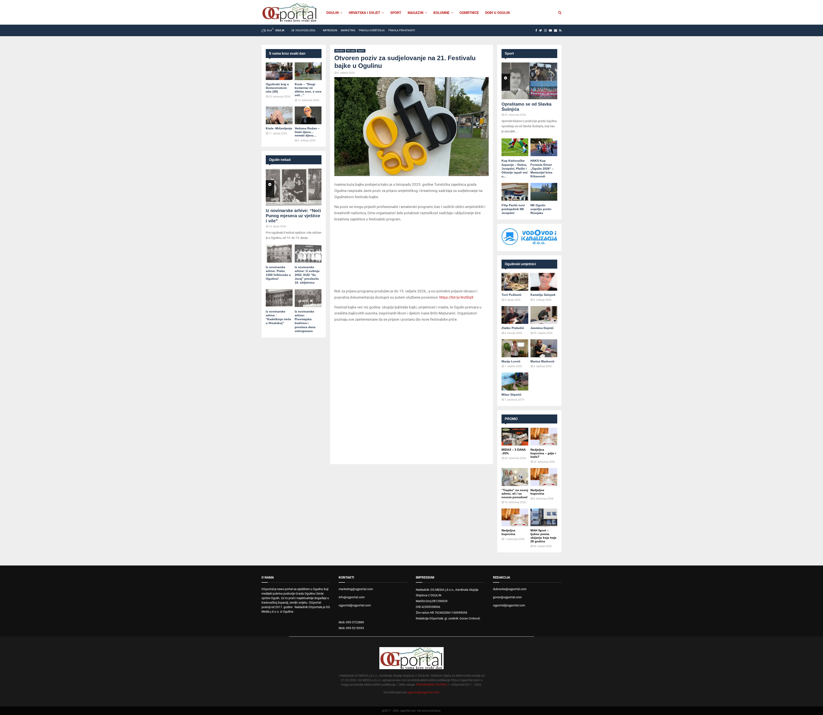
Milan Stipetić (511, 394)
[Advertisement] (411, 256)
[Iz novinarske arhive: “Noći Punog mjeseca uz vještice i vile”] (293, 187)
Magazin (415, 13)
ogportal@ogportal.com (355, 605)
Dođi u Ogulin (497, 13)
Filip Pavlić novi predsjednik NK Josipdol (513, 209)
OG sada (351, 50)
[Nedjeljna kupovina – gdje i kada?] (543, 437)
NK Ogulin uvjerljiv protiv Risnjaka (540, 209)
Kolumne (441, 13)
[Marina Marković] (543, 348)
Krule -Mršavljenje (279, 128)
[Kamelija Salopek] (543, 282)
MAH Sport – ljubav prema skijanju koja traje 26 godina (543, 536)
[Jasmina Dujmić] (543, 315)
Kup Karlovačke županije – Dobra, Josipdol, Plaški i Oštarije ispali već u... (515, 168)
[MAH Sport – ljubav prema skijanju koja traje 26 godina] (543, 517)
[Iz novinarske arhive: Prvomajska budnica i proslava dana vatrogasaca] (308, 298)
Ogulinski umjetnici (520, 264)
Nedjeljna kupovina (537, 491)
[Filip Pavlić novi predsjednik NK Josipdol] (515, 192)
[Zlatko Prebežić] (515, 315)
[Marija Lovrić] (515, 348)
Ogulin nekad (280, 160)
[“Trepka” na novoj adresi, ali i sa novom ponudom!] (515, 477)
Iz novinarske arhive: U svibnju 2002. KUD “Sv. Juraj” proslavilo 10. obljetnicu (307, 274)
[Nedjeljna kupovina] (543, 477)
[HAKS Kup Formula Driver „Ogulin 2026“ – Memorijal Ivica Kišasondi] (543, 147)
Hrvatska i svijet (364, 13)
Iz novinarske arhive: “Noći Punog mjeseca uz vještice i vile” (293, 215)
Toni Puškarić (511, 294)
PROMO (511, 419)
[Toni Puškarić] (515, 282)
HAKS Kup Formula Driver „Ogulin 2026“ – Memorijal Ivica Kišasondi (542, 168)
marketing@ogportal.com (356, 589)
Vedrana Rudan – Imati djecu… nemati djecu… (307, 132)
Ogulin (361, 50)
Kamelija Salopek (543, 294)
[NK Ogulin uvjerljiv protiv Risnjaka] (543, 192)
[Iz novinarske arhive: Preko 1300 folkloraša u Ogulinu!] (279, 253)
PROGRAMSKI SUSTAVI (431, 684)
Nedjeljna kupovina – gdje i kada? (543, 453)
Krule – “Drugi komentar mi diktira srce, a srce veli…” (308, 89)
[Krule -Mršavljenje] (279, 115)
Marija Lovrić (511, 361)
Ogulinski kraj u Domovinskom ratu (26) (277, 87)
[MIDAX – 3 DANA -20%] (515, 437)
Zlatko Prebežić (513, 328)
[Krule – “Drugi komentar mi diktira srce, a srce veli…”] (308, 71)
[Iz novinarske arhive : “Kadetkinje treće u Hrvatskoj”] (279, 298)
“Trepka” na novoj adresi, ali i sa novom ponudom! (515, 493)
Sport (395, 13)
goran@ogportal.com (507, 597)
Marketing (348, 30)
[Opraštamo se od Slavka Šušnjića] (529, 80)
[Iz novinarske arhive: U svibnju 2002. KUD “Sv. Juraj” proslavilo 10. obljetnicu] (308, 253)
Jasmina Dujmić (542, 328)
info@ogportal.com (352, 597)
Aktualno (339, 50)
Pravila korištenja (372, 30)
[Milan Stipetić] (515, 381)
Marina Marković (542, 361)
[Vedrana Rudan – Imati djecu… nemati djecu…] (308, 115)
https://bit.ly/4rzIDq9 (456, 297)
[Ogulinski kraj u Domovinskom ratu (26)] (279, 71)
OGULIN (332, 13)
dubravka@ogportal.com (509, 589)
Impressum (330, 30)
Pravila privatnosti (401, 30)
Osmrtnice (469, 13)
